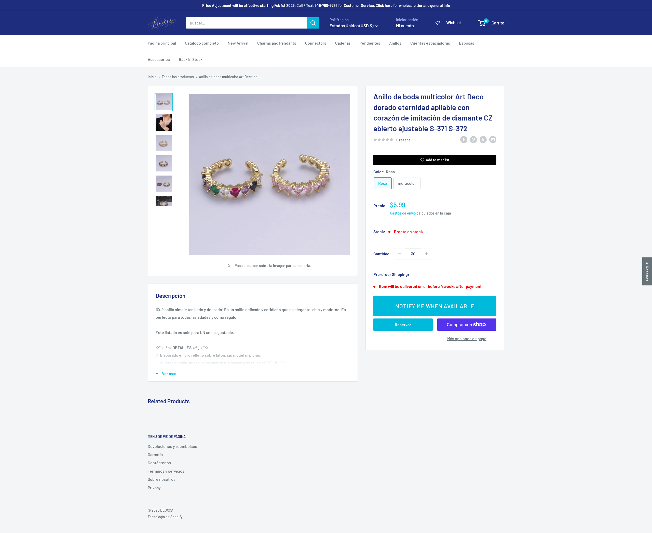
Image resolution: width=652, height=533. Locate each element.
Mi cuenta (405, 25)
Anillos (395, 43)
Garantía (155, 454)
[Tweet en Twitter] (483, 139)
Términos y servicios (166, 471)
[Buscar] (313, 23)
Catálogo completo (202, 43)
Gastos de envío (403, 213)
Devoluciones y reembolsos (172, 446)
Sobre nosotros (161, 479)
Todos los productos (178, 77)
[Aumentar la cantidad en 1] (426, 253)
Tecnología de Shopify (165, 517)
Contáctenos (159, 462)
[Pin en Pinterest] (473, 139)
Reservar (403, 324)
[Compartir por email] (492, 139)
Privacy (154, 487)
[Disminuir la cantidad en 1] (399, 253)
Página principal (162, 43)
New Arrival (238, 43)
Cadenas (343, 43)
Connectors (315, 43)
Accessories (159, 59)
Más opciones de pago (466, 338)
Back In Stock (190, 59)
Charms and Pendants (276, 43)
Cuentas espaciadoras (430, 43)
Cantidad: (382, 253)
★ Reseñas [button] (647, 271)
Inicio (152, 77)
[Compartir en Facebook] (463, 139)
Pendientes (370, 43)
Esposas (466, 43)
